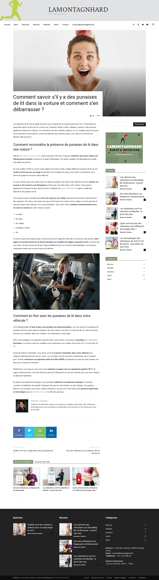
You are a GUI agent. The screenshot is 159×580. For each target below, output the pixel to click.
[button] (153, 24)
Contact (109, 578)
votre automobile (67, 188)
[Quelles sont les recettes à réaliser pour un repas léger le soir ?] (19, 529)
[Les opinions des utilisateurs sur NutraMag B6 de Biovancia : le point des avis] (112, 182)
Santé (109, 275)
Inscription (142, 578)
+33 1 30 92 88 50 (124, 556)
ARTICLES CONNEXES (23, 462)
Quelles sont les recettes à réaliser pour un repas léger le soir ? (40, 527)
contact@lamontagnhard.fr (122, 553)
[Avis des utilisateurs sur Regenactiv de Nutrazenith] (26, 476)
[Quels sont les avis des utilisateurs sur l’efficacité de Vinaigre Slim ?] (86, 476)
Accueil (86, 578)
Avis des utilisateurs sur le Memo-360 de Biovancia (83, 452)
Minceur (110, 264)
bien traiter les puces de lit (29, 156)
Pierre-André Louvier (34, 533)
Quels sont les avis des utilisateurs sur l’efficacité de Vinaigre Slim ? (132, 226)
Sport (109, 279)
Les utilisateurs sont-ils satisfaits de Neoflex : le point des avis (131, 211)
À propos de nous (97, 578)
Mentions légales (120, 578)
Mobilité (110, 268)
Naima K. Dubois (126, 189)
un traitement (91, 340)
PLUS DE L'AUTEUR (42, 462)
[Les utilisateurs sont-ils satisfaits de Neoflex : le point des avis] (56, 476)
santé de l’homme (39, 392)
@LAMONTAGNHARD (61, 578)
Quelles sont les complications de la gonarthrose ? (33, 452)
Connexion (132, 578)
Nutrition (110, 272)
